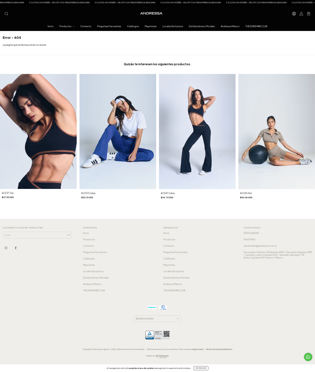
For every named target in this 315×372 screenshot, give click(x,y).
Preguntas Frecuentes (109, 26)
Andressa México (230, 26)
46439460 (249, 239)
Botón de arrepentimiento (219, 349)
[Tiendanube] (157, 357)
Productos (65, 26)
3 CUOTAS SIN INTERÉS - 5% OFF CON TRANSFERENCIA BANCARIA (31, 2)
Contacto (85, 26)
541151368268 (251, 233)
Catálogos (133, 26)
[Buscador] (6, 14)
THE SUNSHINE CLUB (256, 26)
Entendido (201, 368)
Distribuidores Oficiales (202, 26)
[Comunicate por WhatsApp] (308, 357)
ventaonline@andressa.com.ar (260, 245)
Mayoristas (151, 26)
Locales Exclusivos (172, 26)
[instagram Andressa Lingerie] (6, 247)
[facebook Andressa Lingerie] (15, 247)
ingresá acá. (198, 349)
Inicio (51, 26)
